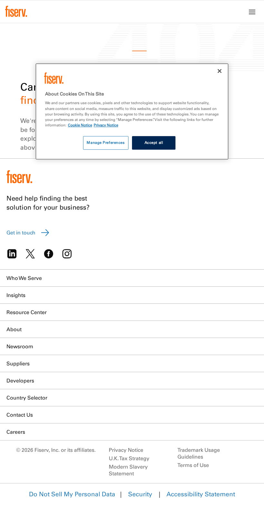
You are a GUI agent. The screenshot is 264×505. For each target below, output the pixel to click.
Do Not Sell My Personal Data (72, 494)
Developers (20, 380)
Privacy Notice (126, 450)
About (14, 329)
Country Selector (26, 397)
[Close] (219, 71)
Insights (15, 295)
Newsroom (19, 346)
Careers (15, 432)
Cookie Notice (80, 125)
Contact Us (19, 414)
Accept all (154, 142)
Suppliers (18, 363)
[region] (132, 111)
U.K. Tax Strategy (129, 458)
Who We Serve (24, 278)
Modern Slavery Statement (128, 470)
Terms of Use (193, 465)
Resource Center (26, 312)
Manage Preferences (106, 142)
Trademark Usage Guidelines (198, 453)
